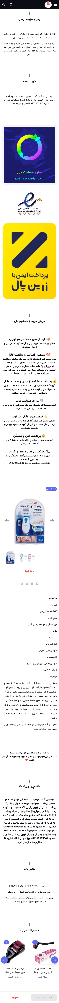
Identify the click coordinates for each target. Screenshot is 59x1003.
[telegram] (27, 584)
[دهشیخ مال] (48, 4)
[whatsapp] (22, 584)
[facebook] (37, 584)
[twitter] (32, 584)
